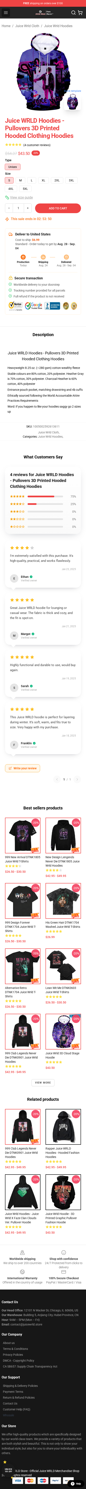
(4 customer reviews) (37, 145)
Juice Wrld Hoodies (58, 26)
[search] (73, 12)
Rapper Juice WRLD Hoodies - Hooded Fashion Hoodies (63, 1153)
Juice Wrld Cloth (27, 26)
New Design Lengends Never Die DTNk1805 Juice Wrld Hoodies (63, 861)
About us (9, 1343)
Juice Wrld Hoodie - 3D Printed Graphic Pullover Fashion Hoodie (61, 1218)
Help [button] (78, 1483)
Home (6, 26)
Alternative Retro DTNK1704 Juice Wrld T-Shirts (20, 992)
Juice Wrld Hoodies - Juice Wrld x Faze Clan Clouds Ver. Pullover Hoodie (22, 1218)
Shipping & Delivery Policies (20, 1385)
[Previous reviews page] (57, 779)
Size (8, 173)
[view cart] (80, 12)
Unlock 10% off (8, 1470)
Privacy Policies (13, 1354)
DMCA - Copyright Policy (18, 1360)
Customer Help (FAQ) (16, 1409)
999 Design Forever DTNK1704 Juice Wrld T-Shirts (20, 927)
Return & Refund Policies (19, 1397)
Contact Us (10, 1403)
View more (43, 1082)
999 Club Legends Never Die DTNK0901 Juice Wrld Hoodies (21, 1057)
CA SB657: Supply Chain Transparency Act (30, 1366)
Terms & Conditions (15, 1348)
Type (8, 160)
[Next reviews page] (77, 779)
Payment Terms (13, 1391)
